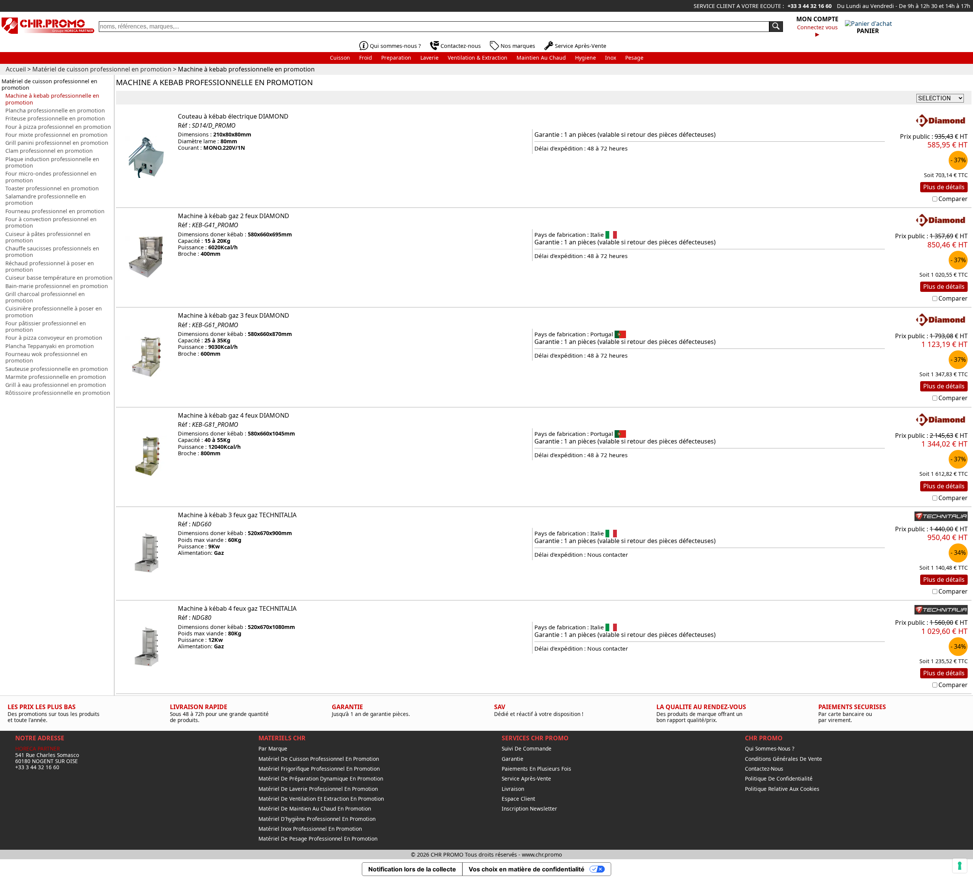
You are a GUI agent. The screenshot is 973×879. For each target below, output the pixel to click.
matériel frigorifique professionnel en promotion (319, 769)
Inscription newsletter (529, 809)
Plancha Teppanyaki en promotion (49, 346)
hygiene (585, 57)
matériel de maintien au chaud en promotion (314, 809)
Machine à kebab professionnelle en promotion (52, 99)
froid (365, 57)
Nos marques (518, 45)
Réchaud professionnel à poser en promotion (49, 266)
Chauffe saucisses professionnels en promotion (52, 251)
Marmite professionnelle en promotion (55, 377)
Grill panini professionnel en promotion (56, 142)
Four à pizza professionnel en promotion (58, 127)
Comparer (953, 199)
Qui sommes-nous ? (395, 45)
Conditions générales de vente (783, 759)
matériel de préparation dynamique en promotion (320, 779)
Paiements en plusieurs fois (536, 769)
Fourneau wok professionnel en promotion (46, 357)
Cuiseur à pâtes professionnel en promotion (47, 237)
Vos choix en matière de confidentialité (527, 869)
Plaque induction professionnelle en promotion (52, 162)
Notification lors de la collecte (412, 869)
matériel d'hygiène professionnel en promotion (317, 819)
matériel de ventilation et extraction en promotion (321, 799)
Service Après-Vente (580, 45)
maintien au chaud (541, 57)
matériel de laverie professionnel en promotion (318, 789)
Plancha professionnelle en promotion (55, 110)
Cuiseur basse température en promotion (59, 277)
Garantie (512, 759)
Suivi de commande (526, 749)
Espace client (518, 799)
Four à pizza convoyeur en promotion (53, 337)
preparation (396, 57)
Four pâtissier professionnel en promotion (45, 326)
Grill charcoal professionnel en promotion (45, 297)
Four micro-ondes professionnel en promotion (51, 177)
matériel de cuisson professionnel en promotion (318, 759)
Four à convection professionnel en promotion (51, 222)
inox (610, 57)
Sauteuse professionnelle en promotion (56, 369)
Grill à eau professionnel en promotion (55, 385)
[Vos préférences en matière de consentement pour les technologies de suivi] (959, 865)
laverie (429, 57)
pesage (634, 57)
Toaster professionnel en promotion (52, 188)
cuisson (340, 57)
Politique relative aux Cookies (782, 789)
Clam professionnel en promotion (49, 150)
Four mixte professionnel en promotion (56, 134)
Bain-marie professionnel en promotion (56, 286)
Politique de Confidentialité (779, 779)
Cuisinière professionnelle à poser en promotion (53, 311)
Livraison (513, 789)
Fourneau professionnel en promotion (55, 211)
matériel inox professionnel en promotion (310, 829)
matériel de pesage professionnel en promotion (317, 839)
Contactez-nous (461, 45)
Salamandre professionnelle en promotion (45, 199)
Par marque (272, 749)
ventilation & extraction (477, 57)
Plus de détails (944, 187)
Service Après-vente (526, 779)
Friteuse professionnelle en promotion (55, 118)
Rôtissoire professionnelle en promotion (57, 393)
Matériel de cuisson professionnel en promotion (49, 84)
